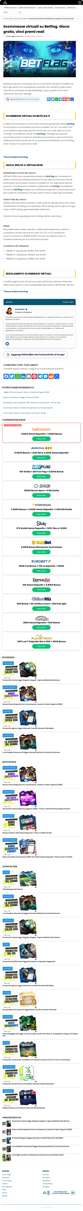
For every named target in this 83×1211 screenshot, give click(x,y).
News (7, 2)
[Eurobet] (41, 564)
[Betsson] (41, 431)
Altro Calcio (8, 663)
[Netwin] (41, 620)
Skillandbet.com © (35, 1207)
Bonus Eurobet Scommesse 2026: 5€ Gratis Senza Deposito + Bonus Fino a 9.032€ (37, 857)
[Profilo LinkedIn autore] (7, 343)
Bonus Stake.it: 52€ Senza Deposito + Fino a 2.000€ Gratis (27, 833)
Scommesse (7, 1016)
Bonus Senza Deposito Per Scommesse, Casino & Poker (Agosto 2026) (33, 704)
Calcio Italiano (9, 1067)
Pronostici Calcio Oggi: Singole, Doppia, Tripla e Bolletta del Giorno (31, 680)
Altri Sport (7, 711)
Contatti (46, 1174)
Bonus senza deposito (27, 8)
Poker (4, 1190)
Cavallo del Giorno (45, 8)
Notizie (4, 1196)
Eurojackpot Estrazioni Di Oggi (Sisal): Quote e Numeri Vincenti (29, 1009)
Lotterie (6, 992)
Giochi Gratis (60, 8)
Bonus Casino (8, 791)
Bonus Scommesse (10, 687)
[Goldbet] (41, 545)
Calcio (6, 872)
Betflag (70, 123)
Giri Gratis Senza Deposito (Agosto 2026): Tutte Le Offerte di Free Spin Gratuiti (36, 809)
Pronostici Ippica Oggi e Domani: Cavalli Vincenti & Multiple (28, 728)
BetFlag (50, 176)
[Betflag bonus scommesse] (15, 157)
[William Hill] (41, 601)
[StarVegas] (41, 507)
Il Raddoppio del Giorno (13, 889)
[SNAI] (41, 488)
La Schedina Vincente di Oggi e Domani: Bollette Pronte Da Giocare (31, 752)
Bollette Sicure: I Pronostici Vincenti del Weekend (24, 1108)
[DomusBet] (41, 582)
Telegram (46, 1187)
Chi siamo (46, 1178)
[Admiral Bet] (41, 450)
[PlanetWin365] (41, 639)
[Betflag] (41, 469)
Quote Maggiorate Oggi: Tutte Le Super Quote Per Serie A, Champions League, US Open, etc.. (40, 1035)
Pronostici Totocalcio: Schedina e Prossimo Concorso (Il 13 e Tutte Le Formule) (36, 1060)
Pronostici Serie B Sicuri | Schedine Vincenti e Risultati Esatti (28, 1084)
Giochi (4, 1193)
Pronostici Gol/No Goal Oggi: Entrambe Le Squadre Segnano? (29, 961)
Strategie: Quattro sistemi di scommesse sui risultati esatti (38, 1155)
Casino (4, 1184)
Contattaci (71, 8)
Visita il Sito (41, 439)
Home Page (6, 1174)
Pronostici (6, 1178)
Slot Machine (7, 1187)
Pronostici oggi (10, 8)
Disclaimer (46, 1181)
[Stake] (41, 526)
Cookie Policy (48, 1184)
